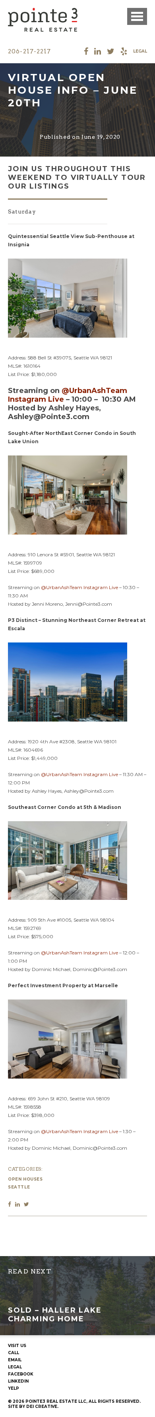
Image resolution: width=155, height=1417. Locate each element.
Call (13, 1352)
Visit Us (17, 1345)
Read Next (29, 1271)
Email (14, 1359)
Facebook (20, 1374)
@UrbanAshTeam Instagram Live (79, 587)
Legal (140, 51)
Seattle (19, 1187)
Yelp (13, 1388)
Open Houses (25, 1179)
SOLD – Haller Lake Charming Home (54, 1314)
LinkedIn (18, 1381)
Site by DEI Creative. (33, 1406)
